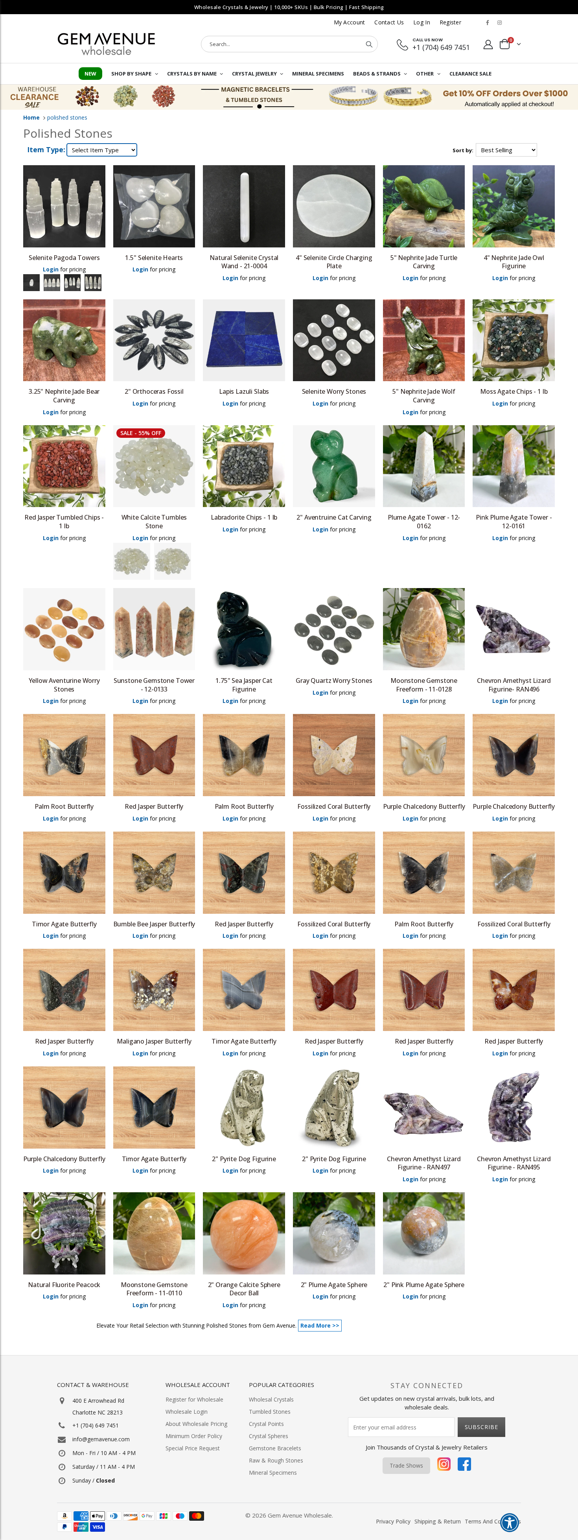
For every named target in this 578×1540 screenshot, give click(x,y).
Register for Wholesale (194, 1399)
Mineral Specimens (273, 1472)
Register (450, 22)
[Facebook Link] (487, 22)
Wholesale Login (187, 1411)
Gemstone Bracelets (275, 1448)
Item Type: (46, 149)
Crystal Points (266, 1423)
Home (31, 117)
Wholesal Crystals (271, 1399)
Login (51, 269)
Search (369, 44)
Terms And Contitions (493, 1521)
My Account (349, 22)
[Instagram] (444, 1465)
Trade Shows (406, 1465)
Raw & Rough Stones (276, 1460)
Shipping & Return (437, 1521)
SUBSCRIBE (481, 1427)
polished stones (67, 117)
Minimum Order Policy (194, 1436)
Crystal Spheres (268, 1436)
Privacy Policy (393, 1521)
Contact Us (389, 22)
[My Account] (488, 44)
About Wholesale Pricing (196, 1423)
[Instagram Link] (499, 22)
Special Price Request (193, 1448)
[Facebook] (464, 1465)
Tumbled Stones (270, 1411)
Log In (421, 22)
